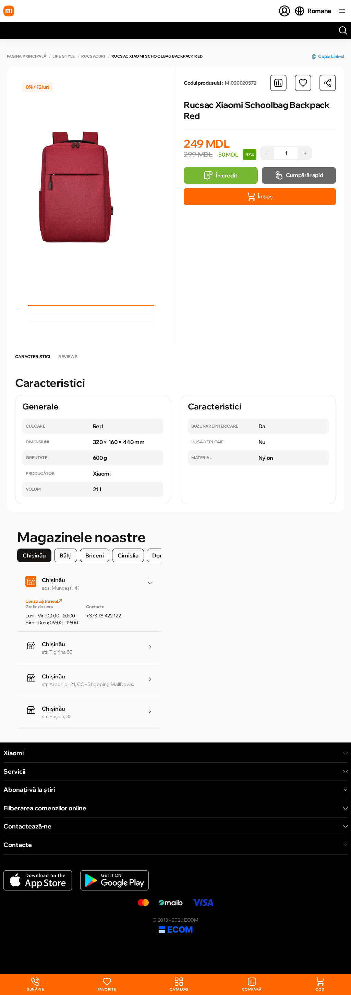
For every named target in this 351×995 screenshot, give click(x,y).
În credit (227, 175)
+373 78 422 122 (103, 616)
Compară (252, 989)
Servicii (14, 771)
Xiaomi (13, 753)
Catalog (179, 989)
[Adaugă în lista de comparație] (278, 83)
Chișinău (34, 555)
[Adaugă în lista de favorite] (303, 83)
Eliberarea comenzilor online (44, 808)
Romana (319, 11)
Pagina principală (26, 56)
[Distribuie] (327, 83)
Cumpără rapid (304, 175)
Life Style (63, 56)
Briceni (94, 555)
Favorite (107, 989)
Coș (319, 989)
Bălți (66, 555)
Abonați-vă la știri (29, 790)
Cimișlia (128, 555)
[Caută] (343, 30)
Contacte (17, 845)
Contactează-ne (27, 826)
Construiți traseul (41, 601)
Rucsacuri (93, 56)
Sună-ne (35, 984)
